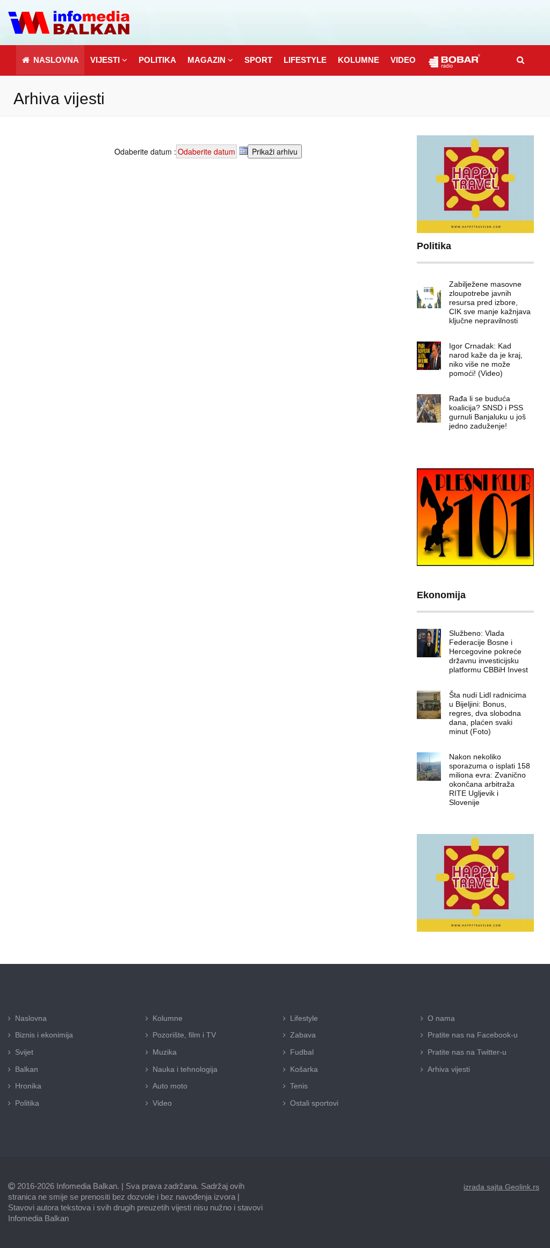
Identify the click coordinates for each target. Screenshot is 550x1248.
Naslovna (31, 1018)
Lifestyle (304, 1018)
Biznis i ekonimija (44, 1035)
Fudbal (302, 1052)
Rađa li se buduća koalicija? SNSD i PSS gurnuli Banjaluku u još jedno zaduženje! (487, 412)
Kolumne (168, 1018)
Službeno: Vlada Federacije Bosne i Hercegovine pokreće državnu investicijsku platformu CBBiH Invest (488, 651)
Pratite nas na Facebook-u (473, 1035)
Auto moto (170, 1086)
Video (162, 1103)
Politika (27, 1103)
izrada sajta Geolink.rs (501, 1186)
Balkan (26, 1069)
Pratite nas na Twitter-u (467, 1052)
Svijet (24, 1052)
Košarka (304, 1069)
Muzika (165, 1052)
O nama (441, 1018)
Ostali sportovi (314, 1103)
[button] (108, 60)
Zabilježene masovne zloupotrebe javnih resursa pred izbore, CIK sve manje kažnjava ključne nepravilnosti (490, 302)
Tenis (299, 1086)
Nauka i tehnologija (185, 1069)
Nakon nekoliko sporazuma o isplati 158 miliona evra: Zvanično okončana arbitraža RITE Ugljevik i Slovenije (489, 779)
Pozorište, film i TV (184, 1035)
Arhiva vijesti (449, 1069)
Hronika (28, 1086)
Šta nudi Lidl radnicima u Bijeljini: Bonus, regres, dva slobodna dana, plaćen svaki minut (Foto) (487, 713)
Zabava (303, 1035)
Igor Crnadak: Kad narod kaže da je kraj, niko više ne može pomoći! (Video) (486, 360)
